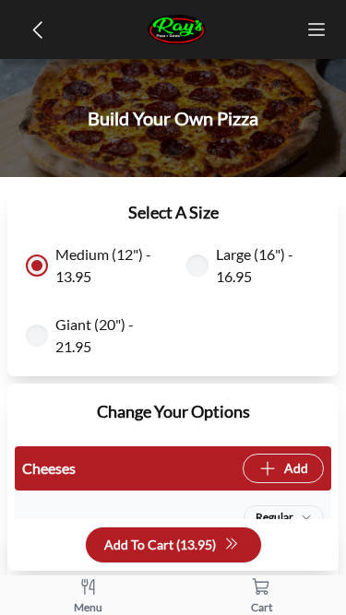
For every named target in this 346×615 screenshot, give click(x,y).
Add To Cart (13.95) (160, 544)
